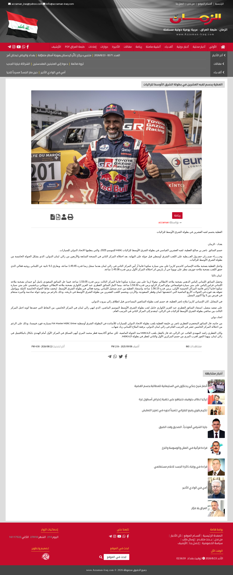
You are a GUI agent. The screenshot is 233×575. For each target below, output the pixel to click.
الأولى (213, 47)
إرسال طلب (188, 539)
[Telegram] (9, 47)
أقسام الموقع (205, 4)
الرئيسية (219, 4)
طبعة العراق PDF (75, 47)
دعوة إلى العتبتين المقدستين (65, 64)
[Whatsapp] (115, 356)
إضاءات (93, 47)
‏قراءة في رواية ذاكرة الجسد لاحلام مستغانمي (181, 467)
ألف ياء (169, 47)
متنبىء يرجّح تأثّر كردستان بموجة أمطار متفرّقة (81, 55)
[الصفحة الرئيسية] (223, 47)
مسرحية (9, 72)
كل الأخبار (176, 536)
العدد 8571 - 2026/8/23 (124, 55)
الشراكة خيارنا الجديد (33, 64)
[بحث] (100, 557)
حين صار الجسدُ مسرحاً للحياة (33, 72)
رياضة (139, 47)
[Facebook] (27, 47)
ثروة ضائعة (92, 64)
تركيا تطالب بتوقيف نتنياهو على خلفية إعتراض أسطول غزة (173, 399)
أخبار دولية (183, 47)
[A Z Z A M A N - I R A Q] (195, 24)
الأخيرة (116, 47)
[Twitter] (121, 356)
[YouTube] (19, 47)
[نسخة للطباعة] (70, 217)
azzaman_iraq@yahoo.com (27, 4)
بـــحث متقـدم (204, 539)
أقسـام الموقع (192, 536)
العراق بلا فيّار (199, 508)
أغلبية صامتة (153, 47)
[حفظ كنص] (52, 217)
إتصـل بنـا (194, 543)
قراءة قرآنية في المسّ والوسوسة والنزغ (184, 448)
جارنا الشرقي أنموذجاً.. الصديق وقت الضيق (183, 427)
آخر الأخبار (217, 55)
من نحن (191, 4)
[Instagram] (13, 47)
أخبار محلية (199, 47)
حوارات (104, 47)
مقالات (128, 47)
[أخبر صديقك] (64, 217)
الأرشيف (56, 47)
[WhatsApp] (23, 47)
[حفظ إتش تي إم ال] (58, 217)
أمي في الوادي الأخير (65, 72)
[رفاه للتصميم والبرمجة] (45, 559)
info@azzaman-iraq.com (60, 4)
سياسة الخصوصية (212, 543)
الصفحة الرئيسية (213, 536)
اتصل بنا (180, 4)
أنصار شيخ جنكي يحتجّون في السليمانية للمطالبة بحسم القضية (171, 386)
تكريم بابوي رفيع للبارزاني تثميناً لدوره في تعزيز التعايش (175, 410)
